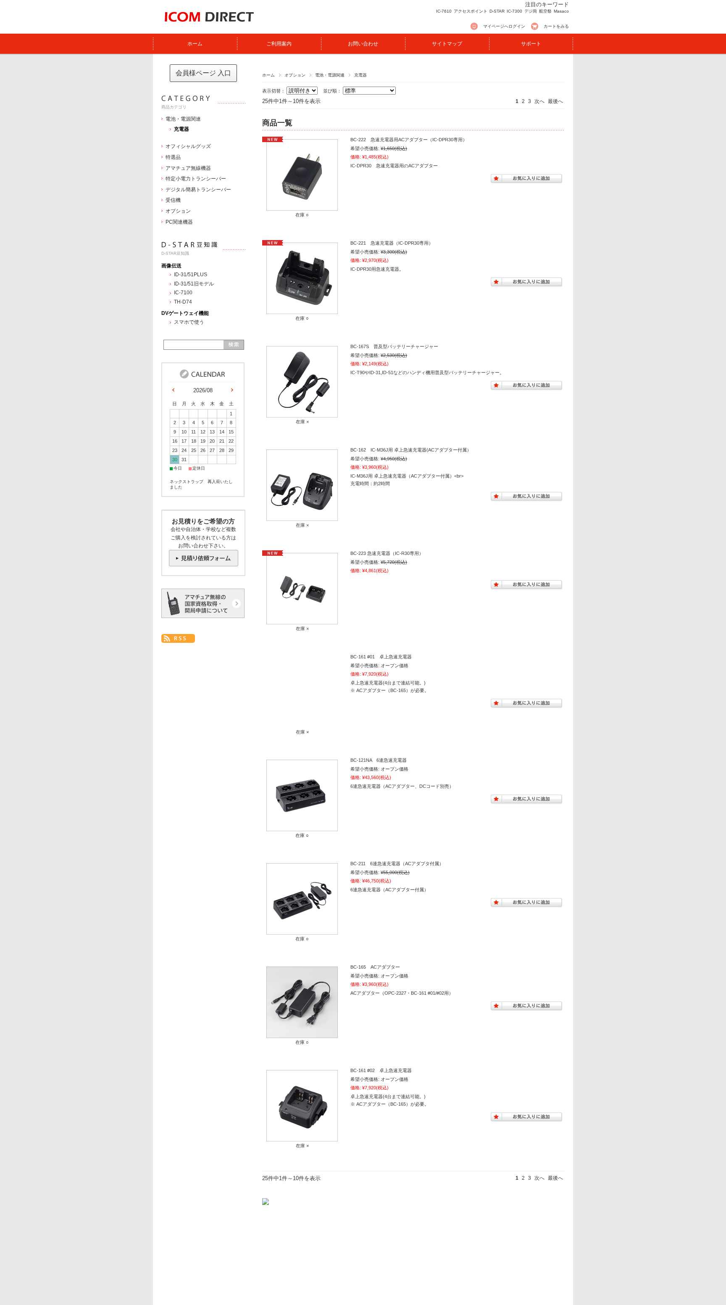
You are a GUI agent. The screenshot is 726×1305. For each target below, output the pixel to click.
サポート (531, 44)
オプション (294, 75)
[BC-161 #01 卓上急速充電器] (302, 692)
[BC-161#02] (302, 1137)
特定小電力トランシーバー (196, 179)
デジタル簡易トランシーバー (198, 190)
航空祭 (545, 11)
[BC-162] (302, 516)
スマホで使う (189, 322)
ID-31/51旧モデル (194, 284)
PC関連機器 (179, 222)
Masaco (561, 11)
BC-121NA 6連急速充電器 (378, 760)
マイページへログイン (504, 26)
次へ (539, 101)
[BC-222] (302, 206)
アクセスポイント (470, 11)
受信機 (173, 200)
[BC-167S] (302, 413)
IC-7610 (444, 11)
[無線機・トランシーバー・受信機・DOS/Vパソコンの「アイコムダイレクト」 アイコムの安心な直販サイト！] (206, 26)
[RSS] (178, 638)
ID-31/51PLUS (190, 274)
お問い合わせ (363, 44)
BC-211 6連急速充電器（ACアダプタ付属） (397, 863)
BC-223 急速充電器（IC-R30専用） (387, 553)
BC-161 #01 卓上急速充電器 (381, 656)
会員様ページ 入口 (203, 73)
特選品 (173, 157)
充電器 (181, 129)
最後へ (555, 101)
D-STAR (497, 11)
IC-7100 (183, 293)
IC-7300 (514, 11)
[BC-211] (302, 930)
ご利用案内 (279, 44)
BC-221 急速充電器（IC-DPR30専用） (391, 243)
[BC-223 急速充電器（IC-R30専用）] (302, 620)
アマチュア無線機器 (188, 168)
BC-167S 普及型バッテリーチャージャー (394, 346)
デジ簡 (530, 11)
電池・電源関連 (330, 75)
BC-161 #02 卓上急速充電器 (381, 1070)
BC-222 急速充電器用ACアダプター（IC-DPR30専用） (408, 139)
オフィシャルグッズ (188, 146)
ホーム (195, 44)
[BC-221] (302, 309)
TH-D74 (183, 302)
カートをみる (556, 26)
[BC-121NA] (302, 826)
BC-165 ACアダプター (375, 967)
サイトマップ (447, 44)
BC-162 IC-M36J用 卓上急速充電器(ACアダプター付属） (410, 449)
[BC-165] (302, 1033)
